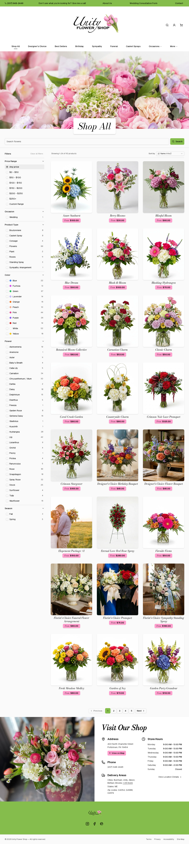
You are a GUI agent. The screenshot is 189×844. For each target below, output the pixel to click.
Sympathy (97, 46)
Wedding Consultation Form (143, 3)
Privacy (157, 839)
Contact (179, 3)
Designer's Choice (37, 46)
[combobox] (170, 153)
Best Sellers (61, 46)
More (172, 46)
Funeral (114, 46)
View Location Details (168, 777)
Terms (148, 839)
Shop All (16, 46)
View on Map (118, 753)
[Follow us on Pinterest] (101, 823)
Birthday (79, 46)
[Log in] (174, 25)
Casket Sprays (133, 46)
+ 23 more (128, 783)
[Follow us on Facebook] (94, 823)
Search (179, 141)
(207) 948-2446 (15, 3)
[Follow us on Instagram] (87, 823)
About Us (107, 3)
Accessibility (168, 839)
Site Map (180, 839)
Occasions (154, 46)
